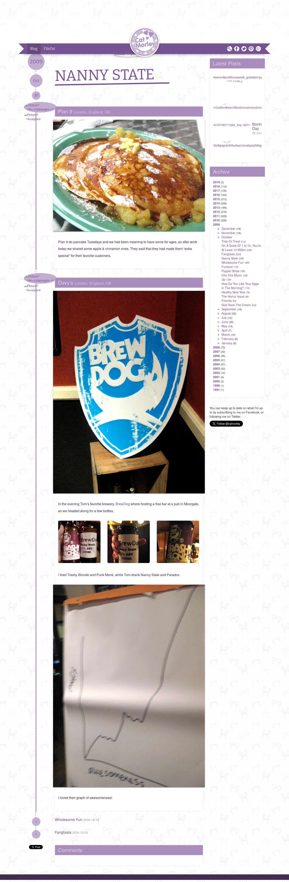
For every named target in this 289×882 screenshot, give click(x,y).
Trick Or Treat (234, 241)
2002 (216, 372)
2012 (216, 211)
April (224, 330)
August (226, 313)
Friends (229, 300)
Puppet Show (233, 271)
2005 (216, 360)
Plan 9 (84, 111)
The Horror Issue (235, 296)
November (228, 233)
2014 (216, 203)
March (226, 334)
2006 (216, 356)
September (229, 309)
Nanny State (233, 258)
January (227, 343)
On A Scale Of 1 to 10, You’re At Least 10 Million (241, 247)
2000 (216, 381)
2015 (216, 199)
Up (226, 279)
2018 (216, 186)
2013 (216, 207)
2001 (216, 377)
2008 (216, 347)
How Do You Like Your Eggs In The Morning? (240, 286)
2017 (216, 190)
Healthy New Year (236, 292)
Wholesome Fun (77, 819)
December (228, 228)
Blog (33, 49)
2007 (216, 351)
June (225, 322)
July (224, 317)
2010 (216, 220)
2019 (216, 182)
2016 (216, 195)
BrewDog (123, 503)
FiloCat (49, 49)
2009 (216, 224)
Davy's (84, 282)
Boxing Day (258, 128)
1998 (216, 385)
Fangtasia (71, 832)
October (227, 237)
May (224, 326)
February (228, 339)
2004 (216, 364)
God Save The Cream (239, 305)
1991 (216, 389)
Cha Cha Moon (235, 275)
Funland (230, 267)
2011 (216, 216)
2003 (216, 368)
